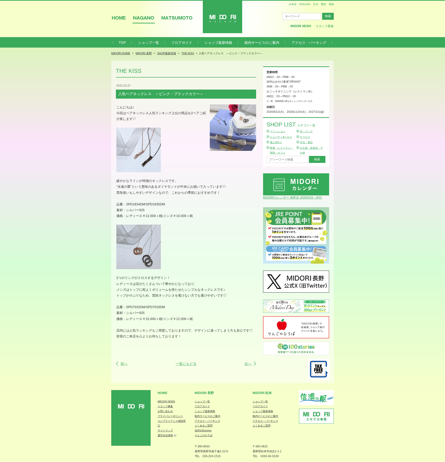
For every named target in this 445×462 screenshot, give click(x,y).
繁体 (323, 4)
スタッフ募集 (325, 26)
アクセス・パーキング (309, 42)
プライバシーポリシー (170, 416)
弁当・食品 (306, 142)
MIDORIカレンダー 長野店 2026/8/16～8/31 (292, 197)
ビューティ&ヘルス (281, 137)
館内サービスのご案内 (262, 42)
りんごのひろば (204, 435)
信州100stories (203, 430)
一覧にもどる (186, 364)
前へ (124, 364)
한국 (315, 4)
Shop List (291, 124)
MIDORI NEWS (166, 401)
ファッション (277, 131)
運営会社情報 (165, 435)
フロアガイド (181, 42)
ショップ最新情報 (218, 42)
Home (162, 393)
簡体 (331, 4)
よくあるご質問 (204, 425)
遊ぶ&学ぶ (276, 142)
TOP (122, 42)
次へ (248, 364)
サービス (305, 137)
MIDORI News (300, 26)
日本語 (292, 4)
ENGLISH (304, 4)
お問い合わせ (165, 411)
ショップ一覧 (148, 42)
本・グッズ (306, 131)
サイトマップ (165, 430)
